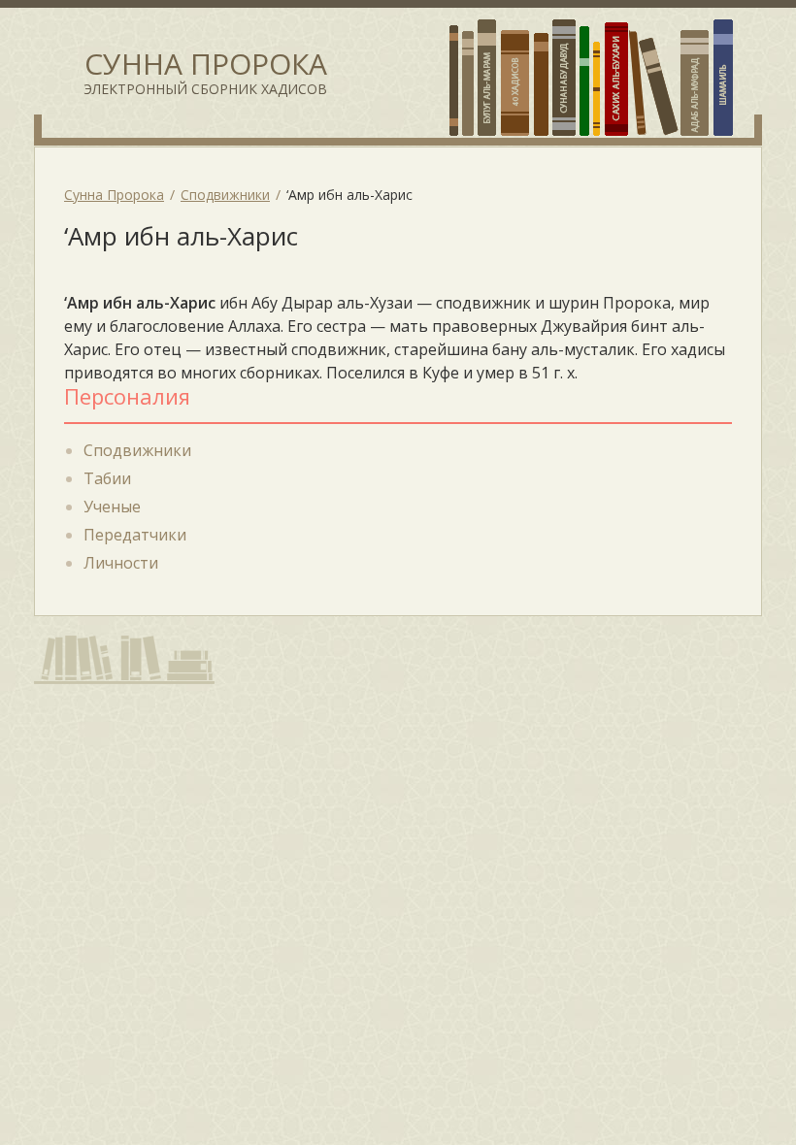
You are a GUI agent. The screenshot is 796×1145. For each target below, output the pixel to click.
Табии (107, 478)
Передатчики (134, 534)
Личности (120, 562)
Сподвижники (137, 450)
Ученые (112, 506)
